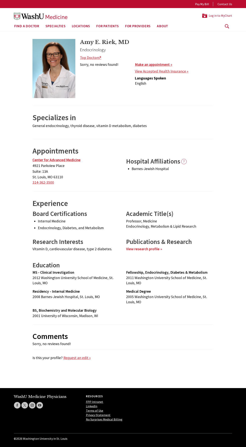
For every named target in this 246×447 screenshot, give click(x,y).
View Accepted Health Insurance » (161, 71)
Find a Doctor (26, 26)
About (162, 26)
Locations (81, 26)
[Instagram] (32, 405)
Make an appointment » (153, 64)
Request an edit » (77, 357)
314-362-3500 (43, 182)
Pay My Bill (202, 4)
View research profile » (144, 249)
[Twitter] (24, 405)
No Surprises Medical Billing (104, 419)
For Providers (137, 26)
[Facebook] (17, 405)
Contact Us (225, 4)
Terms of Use (94, 410)
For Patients (107, 26)
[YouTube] (39, 405)
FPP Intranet (94, 402)
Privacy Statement (98, 415)
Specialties (56, 26)
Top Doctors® (90, 57)
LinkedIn (91, 406)
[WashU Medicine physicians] (40, 16)
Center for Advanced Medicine (56, 160)
